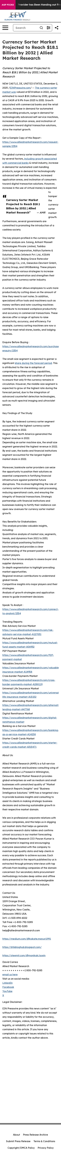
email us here (10, 974)
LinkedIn (7, 982)
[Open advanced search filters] (48, 27)
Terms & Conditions (44, 1141)
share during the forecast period (33, 363)
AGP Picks (8, 4)
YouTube (7, 991)
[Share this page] (56, 28)
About (16, 1134)
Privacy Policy (46, 1147)
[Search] (41, 27)
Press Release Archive (35, 1134)
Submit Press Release (18, 1141)
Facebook (8, 987)
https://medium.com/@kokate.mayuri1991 (26, 938)
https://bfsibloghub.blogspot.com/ (22, 947)
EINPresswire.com (20, 87)
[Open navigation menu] (5, 28)
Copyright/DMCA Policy (21, 1147)
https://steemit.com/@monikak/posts (23, 955)
